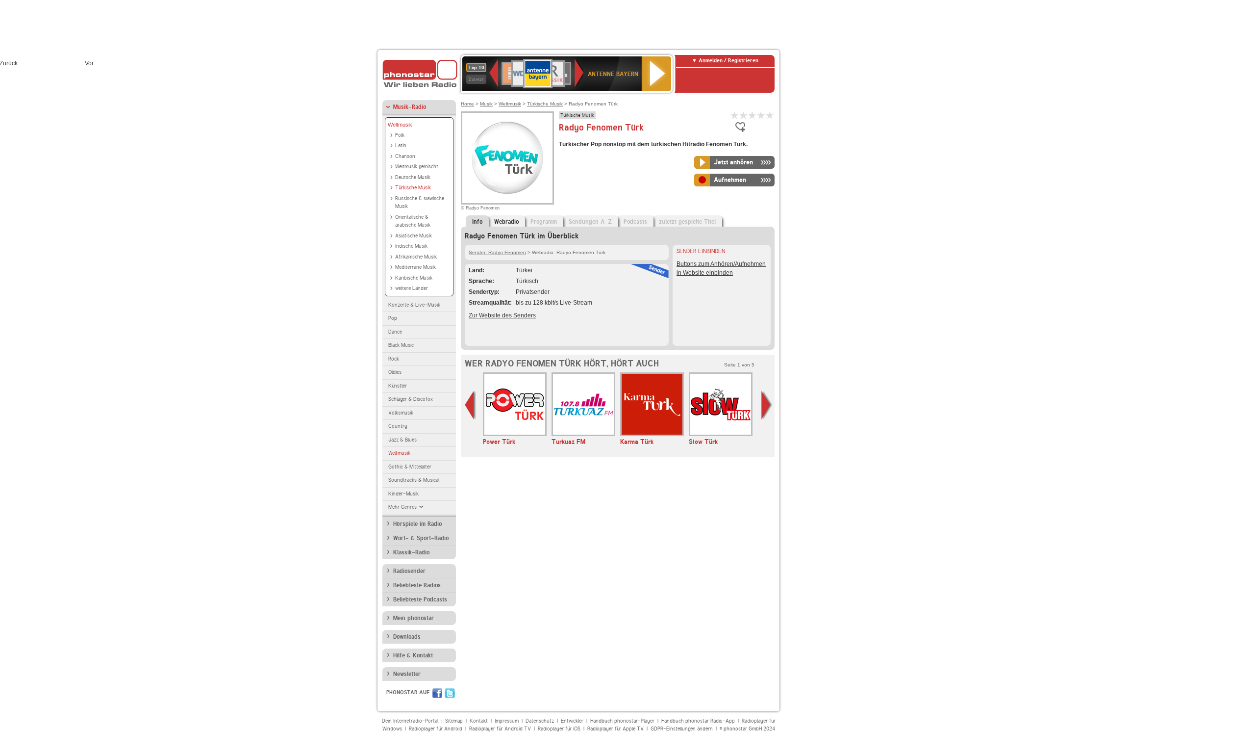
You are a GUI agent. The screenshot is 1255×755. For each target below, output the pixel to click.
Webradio (506, 221)
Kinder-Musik (403, 494)
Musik (486, 103)
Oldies (395, 372)
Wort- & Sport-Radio (421, 538)
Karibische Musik (413, 278)
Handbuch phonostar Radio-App (698, 721)
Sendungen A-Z (590, 221)
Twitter (450, 693)
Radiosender (409, 571)
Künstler (397, 386)
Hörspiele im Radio (417, 524)
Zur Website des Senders (502, 315)
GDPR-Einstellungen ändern (682, 729)
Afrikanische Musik (416, 257)
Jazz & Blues (402, 440)
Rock (393, 359)
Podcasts (635, 221)
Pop (392, 318)
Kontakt (479, 721)
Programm (543, 221)
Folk (399, 135)
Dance (395, 332)
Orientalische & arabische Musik (412, 221)
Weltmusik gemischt (416, 166)
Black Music (401, 345)
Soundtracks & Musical (413, 480)
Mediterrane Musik (415, 267)
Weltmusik (400, 125)
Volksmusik (400, 413)
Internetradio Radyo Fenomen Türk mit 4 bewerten (761, 115)
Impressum (507, 721)
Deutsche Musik (412, 177)
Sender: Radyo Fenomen (497, 252)
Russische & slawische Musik (419, 202)
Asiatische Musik (413, 236)
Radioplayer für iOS (559, 729)
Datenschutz (540, 721)
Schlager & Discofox (410, 399)
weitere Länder (411, 288)
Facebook (437, 693)
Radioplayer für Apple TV (615, 729)
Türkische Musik (413, 187)
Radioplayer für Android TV (500, 729)
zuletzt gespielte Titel (687, 221)
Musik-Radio (409, 107)
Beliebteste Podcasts (420, 599)
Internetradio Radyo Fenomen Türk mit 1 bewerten (734, 115)
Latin (400, 145)
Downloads (407, 636)
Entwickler (572, 721)
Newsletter (407, 674)
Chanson (405, 156)
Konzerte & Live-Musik (414, 305)
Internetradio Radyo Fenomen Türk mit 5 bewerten (770, 115)
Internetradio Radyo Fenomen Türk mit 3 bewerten (752, 115)
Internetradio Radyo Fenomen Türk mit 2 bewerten (743, 115)
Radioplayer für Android (435, 729)
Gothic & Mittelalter (409, 467)
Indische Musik (411, 246)
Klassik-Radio (411, 552)
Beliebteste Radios (417, 585)
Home (467, 103)
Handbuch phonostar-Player (622, 721)
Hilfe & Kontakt (413, 655)
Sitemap (454, 721)
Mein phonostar (413, 618)
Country (397, 426)
